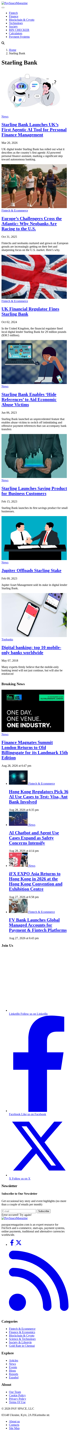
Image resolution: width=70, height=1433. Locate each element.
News (4, 116)
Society (13, 26)
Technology (16, 23)
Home (12, 50)
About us (14, 1421)
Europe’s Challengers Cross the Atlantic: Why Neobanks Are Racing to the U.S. (31, 223)
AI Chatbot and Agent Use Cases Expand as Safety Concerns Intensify (34, 837)
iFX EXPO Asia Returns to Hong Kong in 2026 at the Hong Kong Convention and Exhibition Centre (35, 881)
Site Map (14, 1428)
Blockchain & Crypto (21, 19)
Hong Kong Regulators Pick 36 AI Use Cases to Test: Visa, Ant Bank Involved (38, 796)
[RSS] (39, 1314)
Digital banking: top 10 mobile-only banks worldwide (31, 650)
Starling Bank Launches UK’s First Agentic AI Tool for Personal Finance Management (34, 129)
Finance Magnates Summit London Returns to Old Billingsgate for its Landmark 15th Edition (34, 750)
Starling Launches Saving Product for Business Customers (34, 491)
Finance (13, 16)
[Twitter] (19, 1244)
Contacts (14, 1424)
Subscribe (43, 1211)
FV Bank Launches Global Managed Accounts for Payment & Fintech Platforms (38, 925)
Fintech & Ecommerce (14, 210)
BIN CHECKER (19, 30)
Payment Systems (19, 36)
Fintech (13, 13)
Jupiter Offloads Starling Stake (31, 570)
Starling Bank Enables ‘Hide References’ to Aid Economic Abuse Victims (29, 399)
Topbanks (7, 639)
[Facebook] (12, 1244)
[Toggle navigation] (2, 7)
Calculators (15, 33)
